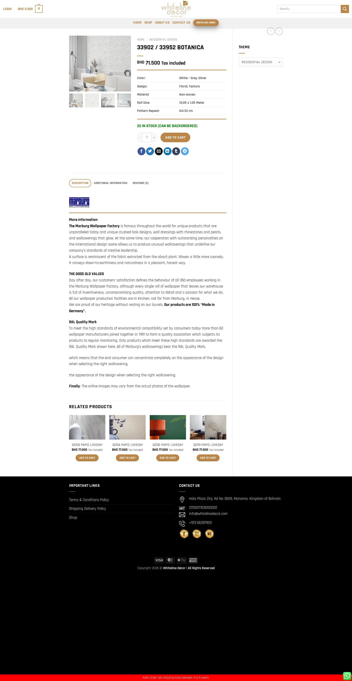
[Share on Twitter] (150, 151)
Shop (148, 22)
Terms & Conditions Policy (89, 499)
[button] (7, 9)
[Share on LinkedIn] (168, 151)
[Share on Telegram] (185, 151)
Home (137, 22)
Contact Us (181, 22)
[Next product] (271, 31)
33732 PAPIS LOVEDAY (168, 445)
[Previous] (69, 442)
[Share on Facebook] (141, 151)
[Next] (226, 442)
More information (83, 219)
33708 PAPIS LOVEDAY (87, 445)
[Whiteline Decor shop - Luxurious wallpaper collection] (176, 9)
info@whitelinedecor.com (208, 513)
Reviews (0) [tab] (141, 183)
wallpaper (182, 386)
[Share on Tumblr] (176, 151)
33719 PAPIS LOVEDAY (208, 445)
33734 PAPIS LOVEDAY (127, 445)
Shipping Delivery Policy (87, 508)
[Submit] (345, 9)
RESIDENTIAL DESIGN (163, 39)
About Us (162, 22)
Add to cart (175, 137)
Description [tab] (80, 183)
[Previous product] (279, 31)
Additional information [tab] (110, 183)
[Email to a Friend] (159, 151)
